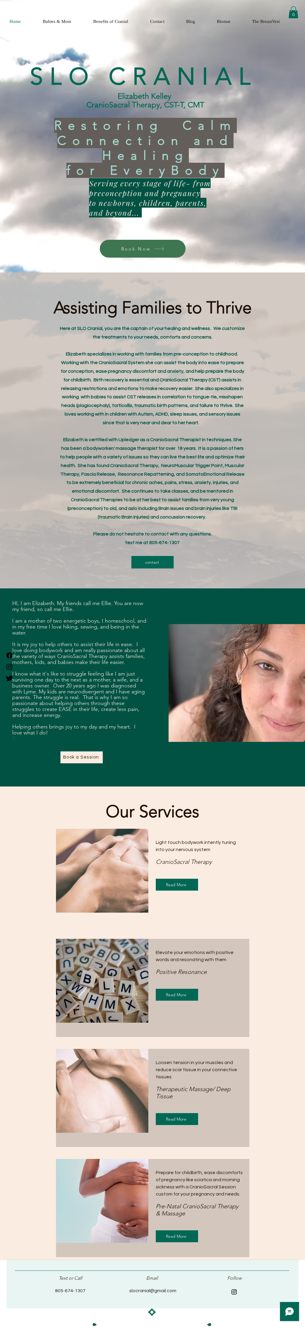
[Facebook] (9, 655)
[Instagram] (9, 667)
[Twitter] (9, 678)
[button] (293, 12)
